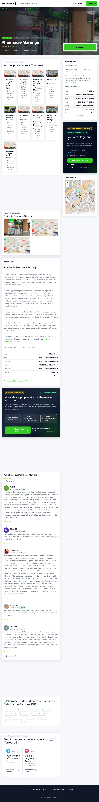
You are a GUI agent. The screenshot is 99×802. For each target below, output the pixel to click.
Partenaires (37, 789)
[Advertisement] (31, 192)
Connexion (92, 3)
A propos (28, 789)
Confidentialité (53, 789)
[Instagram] (49, 793)
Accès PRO (70, 789)
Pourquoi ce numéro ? (71, 82)
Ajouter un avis (11, 656)
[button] (80, 195)
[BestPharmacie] (9, 3)
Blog (44, 789)
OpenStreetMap (84, 213)
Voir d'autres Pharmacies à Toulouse (17, 381)
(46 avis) (14, 46)
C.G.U (62, 789)
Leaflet (76, 213)
